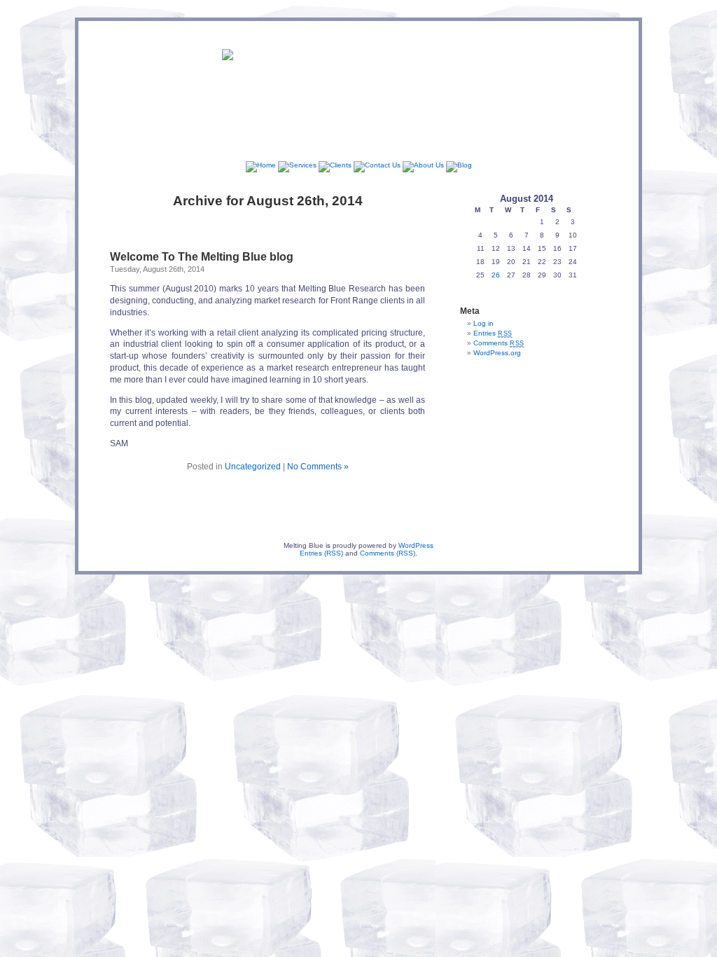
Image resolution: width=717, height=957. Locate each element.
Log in (483, 323)
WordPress (415, 545)
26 (496, 275)
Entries (493, 333)
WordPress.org (497, 353)
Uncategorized (253, 466)
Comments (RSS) (387, 553)
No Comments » (318, 466)
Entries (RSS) (321, 553)
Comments (498, 343)
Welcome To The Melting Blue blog (201, 257)
